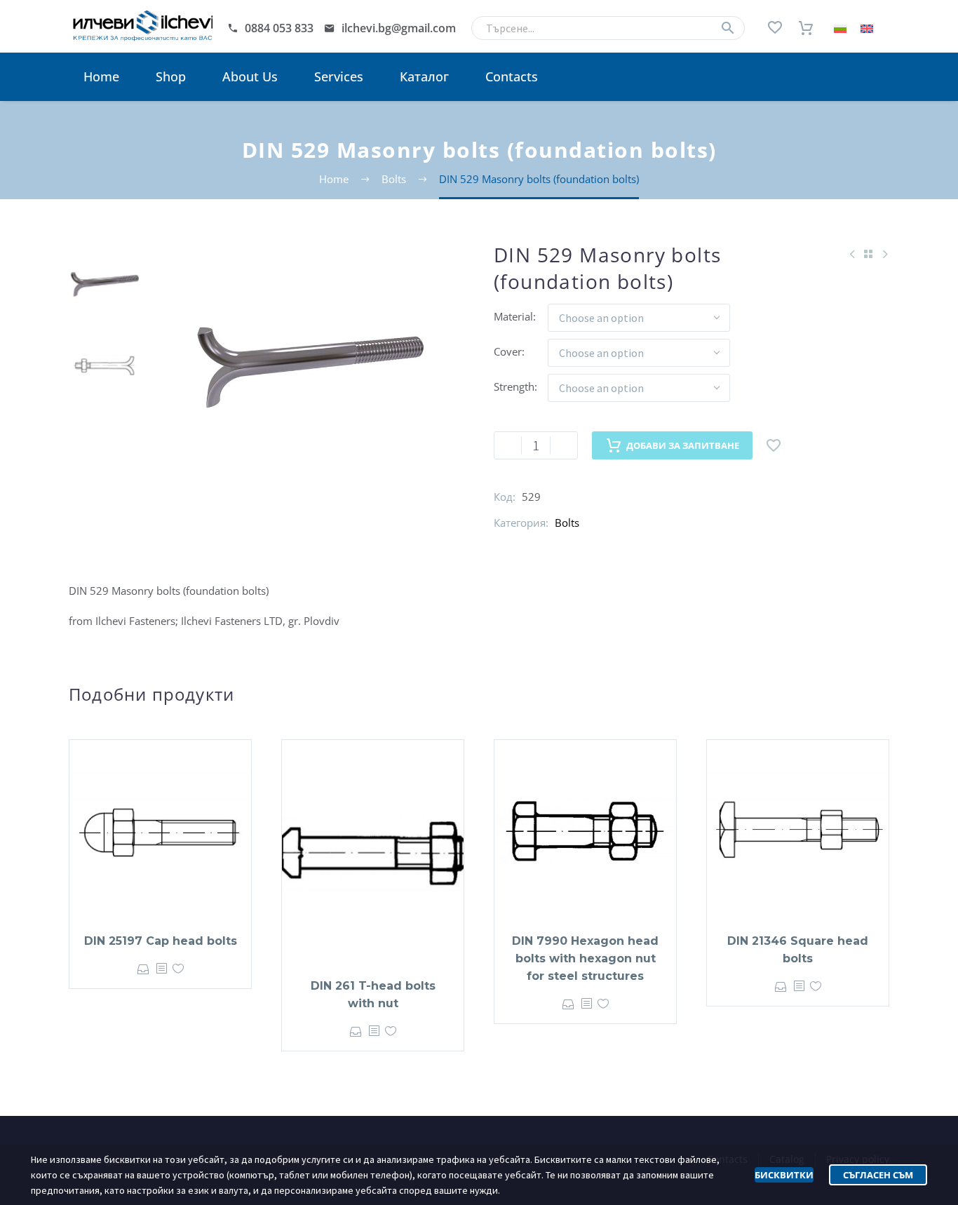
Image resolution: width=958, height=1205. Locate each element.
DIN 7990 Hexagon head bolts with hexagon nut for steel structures (585, 958)
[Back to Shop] (868, 254)
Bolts (567, 523)
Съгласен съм (878, 1175)
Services (338, 76)
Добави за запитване (682, 445)
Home (101, 76)
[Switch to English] (867, 29)
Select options (143, 969)
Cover (508, 351)
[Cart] (805, 28)
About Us (250, 76)
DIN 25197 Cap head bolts (160, 941)
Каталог (424, 76)
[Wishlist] (775, 28)
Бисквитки (784, 1175)
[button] (728, 28)
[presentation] (167, 366)
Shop (171, 76)
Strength (514, 386)
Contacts (511, 76)
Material (513, 316)
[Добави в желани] (774, 445)
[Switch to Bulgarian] (840, 29)
